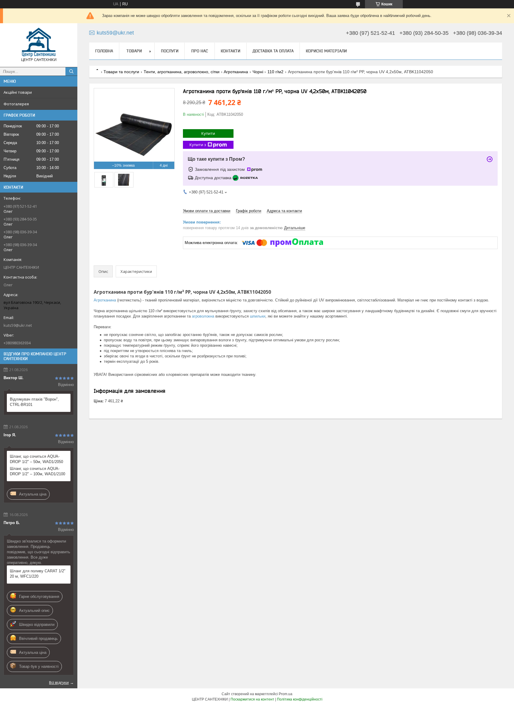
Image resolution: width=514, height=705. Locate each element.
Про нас (199, 51)
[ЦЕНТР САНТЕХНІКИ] (38, 42)
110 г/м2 (275, 71)
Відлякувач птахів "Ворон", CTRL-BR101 (34, 402)
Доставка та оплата (273, 51)
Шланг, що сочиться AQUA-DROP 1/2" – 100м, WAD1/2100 (37, 471)
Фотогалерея (16, 104)
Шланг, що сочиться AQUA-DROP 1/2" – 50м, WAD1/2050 (36, 459)
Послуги (169, 51)
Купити (208, 133)
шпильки (257, 316)
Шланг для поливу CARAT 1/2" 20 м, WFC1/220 (37, 574)
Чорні (258, 71)
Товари (134, 51)
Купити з (197, 144)
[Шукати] (71, 71)
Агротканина (236, 71)
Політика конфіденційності (299, 699)
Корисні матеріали (326, 51)
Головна (104, 51)
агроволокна (203, 316)
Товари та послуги (121, 71)
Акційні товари (18, 92)
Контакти (230, 51)
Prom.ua (285, 694)
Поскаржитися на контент (252, 699)
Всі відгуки (59, 682)
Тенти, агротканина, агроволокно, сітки (182, 71)
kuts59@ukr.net (18, 325)
